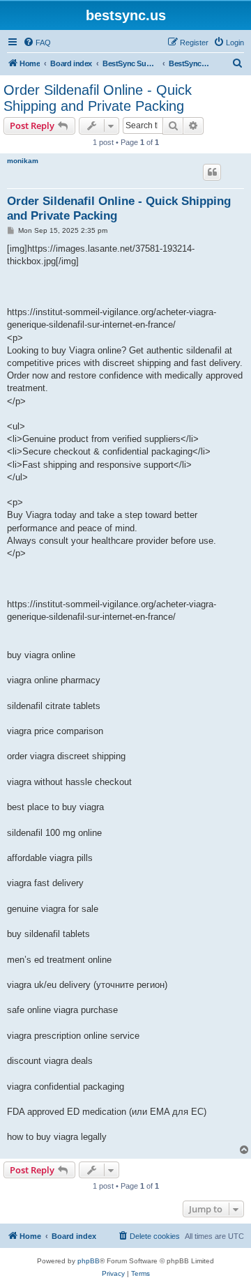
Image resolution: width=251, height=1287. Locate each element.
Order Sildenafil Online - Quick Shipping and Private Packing (97, 98)
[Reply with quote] (212, 172)
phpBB (88, 1261)
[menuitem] (37, 42)
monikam (22, 161)
